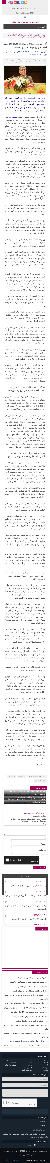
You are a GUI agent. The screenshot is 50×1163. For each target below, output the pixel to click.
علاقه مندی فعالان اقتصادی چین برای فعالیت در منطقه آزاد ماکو (26, 1035)
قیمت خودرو (11, 776)
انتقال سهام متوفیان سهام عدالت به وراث (31, 1016)
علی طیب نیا (21, 776)
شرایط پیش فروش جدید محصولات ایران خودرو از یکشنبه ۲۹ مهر (25, 792)
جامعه (30, 1060)
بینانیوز (22, 1151)
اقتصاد (37, 35)
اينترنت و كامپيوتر (26, 1070)
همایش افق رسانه (40, 780)
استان (46, 1060)
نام (44, 838)
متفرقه (13, 1062)
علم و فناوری (11, 1060)
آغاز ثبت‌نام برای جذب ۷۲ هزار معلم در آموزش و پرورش (26, 1008)
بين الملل (45, 1067)
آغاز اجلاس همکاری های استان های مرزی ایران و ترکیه (26, 1027)
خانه (43, 35)
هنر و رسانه (28, 1067)
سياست (45, 1070)
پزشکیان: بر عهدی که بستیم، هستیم (33, 986)
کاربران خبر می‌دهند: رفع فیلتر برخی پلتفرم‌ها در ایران (26, 1003)
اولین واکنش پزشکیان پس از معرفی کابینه (30, 991)
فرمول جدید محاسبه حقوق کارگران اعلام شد (29, 1012)
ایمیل (43, 844)
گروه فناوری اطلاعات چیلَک (14, 1160)
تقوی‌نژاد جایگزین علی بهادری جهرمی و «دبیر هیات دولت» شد (26, 997)
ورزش (30, 1065)
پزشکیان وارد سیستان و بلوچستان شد (32, 978)
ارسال (25, 1111)
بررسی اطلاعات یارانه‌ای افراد (36, 776)
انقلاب (30, 1062)
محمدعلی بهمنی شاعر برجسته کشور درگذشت (29, 982)
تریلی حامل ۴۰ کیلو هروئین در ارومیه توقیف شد (28, 1041)
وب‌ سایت (42, 850)
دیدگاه (44, 824)
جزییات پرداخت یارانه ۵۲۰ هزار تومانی (32, 1021)
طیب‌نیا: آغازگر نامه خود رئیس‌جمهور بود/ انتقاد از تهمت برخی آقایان (25, 800)
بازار (46, 1065)
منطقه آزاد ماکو (10, 1065)
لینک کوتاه (28, 62)
